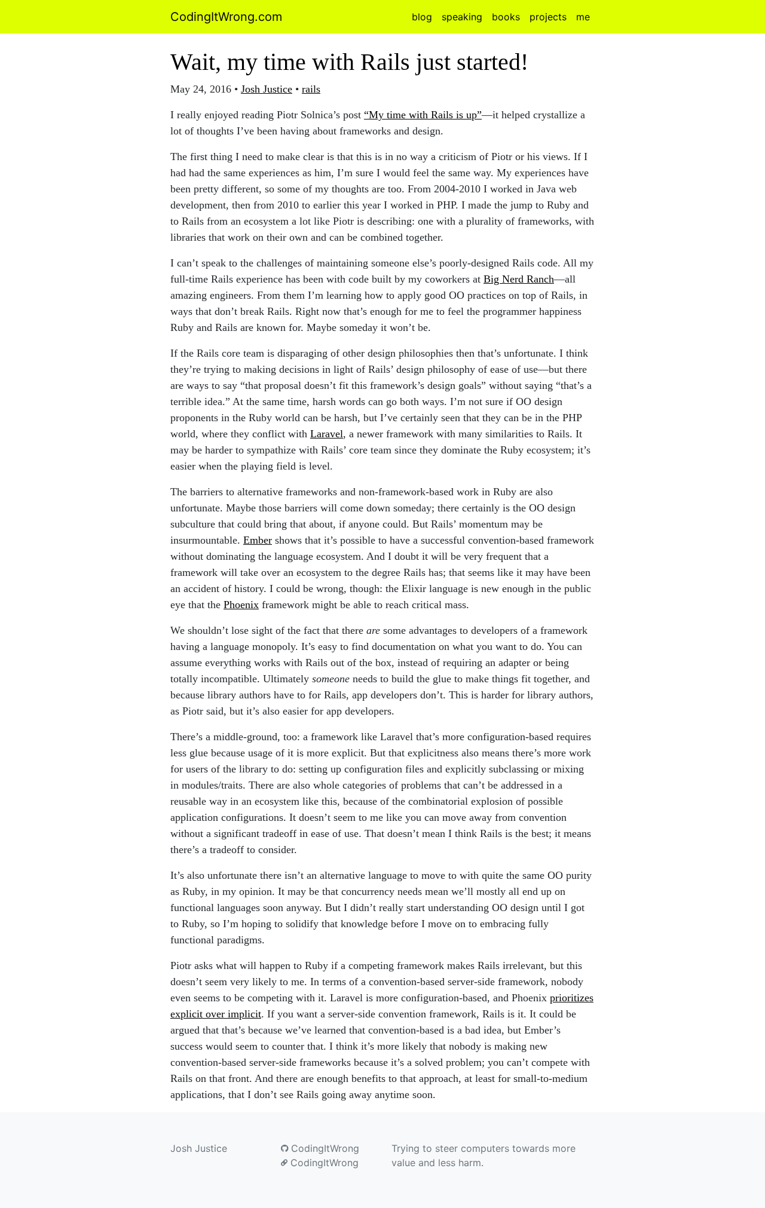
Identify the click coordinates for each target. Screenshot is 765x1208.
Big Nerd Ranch (519, 279)
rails (311, 89)
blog (422, 17)
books (506, 17)
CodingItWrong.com (226, 17)
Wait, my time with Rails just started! (349, 61)
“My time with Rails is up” (423, 115)
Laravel (326, 434)
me (583, 17)
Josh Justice (266, 89)
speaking (462, 17)
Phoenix (241, 605)
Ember (257, 540)
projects (548, 17)
